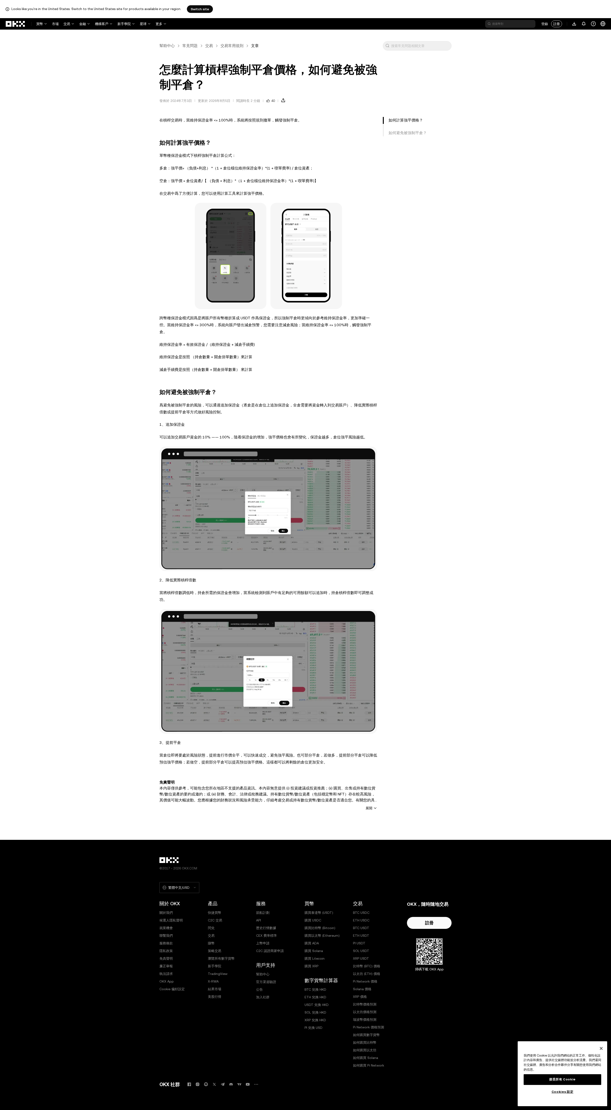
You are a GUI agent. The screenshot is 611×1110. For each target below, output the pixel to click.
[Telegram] (223, 1084)
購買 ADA (312, 943)
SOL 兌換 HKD (315, 1012)
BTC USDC (361, 913)
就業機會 (166, 928)
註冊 (556, 24)
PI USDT (359, 943)
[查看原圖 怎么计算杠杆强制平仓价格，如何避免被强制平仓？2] (306, 256)
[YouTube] (248, 1084)
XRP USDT (361, 958)
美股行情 (214, 997)
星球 (143, 24)
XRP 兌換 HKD (315, 1020)
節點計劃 (262, 913)
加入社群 (262, 997)
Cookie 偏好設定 (172, 989)
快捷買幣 (214, 913)
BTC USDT (361, 928)
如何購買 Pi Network (368, 1065)
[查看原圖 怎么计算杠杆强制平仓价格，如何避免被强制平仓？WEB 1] (268, 509)
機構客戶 (101, 24)
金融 (82, 24)
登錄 (544, 24)
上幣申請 (262, 943)
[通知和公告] (583, 24)
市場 (55, 24)
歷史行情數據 (266, 928)
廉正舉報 (166, 966)
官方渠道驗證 (266, 982)
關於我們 (166, 913)
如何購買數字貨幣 (366, 1035)
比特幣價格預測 (364, 1004)
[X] (214, 1084)
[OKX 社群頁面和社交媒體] (256, 1084)
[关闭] (601, 1048)
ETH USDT (361, 935)
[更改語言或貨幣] (602, 24)
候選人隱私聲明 (171, 920)
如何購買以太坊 (364, 1050)
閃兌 (211, 928)
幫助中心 (167, 45)
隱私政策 (166, 951)
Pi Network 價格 (365, 981)
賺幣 (211, 943)
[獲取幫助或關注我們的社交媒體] (593, 24)
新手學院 (124, 24)
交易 (66, 24)
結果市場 (214, 989)
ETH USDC (361, 920)
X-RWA (213, 981)
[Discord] (231, 1084)
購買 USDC (313, 920)
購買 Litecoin (315, 958)
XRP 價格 (360, 997)
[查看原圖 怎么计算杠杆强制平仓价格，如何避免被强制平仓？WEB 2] (268, 671)
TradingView (217, 974)
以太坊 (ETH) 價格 (366, 974)
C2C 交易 (215, 920)
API (258, 920)
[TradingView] (239, 1084)
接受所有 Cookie (562, 1079)
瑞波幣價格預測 (364, 1019)
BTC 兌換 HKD (315, 989)
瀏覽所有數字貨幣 (221, 958)
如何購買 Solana (365, 1058)
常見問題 (190, 45)
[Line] (206, 1084)
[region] (562, 1073)
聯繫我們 (166, 935)
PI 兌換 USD (313, 1028)
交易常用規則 (232, 45)
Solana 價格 (362, 989)
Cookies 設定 (563, 1092)
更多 (159, 24)
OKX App (166, 981)
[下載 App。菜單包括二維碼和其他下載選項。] (574, 24)
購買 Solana (314, 951)
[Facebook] (189, 1084)
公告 (259, 989)
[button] (387, 45)
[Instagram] (197, 1084)
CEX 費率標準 (266, 935)
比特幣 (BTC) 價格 (366, 966)
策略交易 (214, 951)
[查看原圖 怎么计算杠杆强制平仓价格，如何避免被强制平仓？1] (230, 256)
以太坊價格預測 (364, 1012)
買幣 (39, 24)
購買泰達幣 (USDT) (319, 913)
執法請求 (166, 974)
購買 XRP (311, 966)
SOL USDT (361, 951)
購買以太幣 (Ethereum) (322, 935)
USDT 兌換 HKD (317, 1005)
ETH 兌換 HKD (315, 997)
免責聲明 (166, 958)
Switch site (200, 9)
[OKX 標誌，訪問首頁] (15, 24)
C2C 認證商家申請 (270, 951)
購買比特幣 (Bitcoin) (320, 928)
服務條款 (166, 943)
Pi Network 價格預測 (368, 1027)
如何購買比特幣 (364, 1042)
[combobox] (420, 45)
